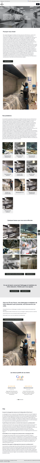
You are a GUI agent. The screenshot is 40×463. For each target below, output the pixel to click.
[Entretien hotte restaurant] (31, 167)
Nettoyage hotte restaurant (8, 211)
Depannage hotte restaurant (7, 175)
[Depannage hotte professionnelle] (31, 148)
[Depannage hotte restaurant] (7, 167)
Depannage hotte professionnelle (32, 156)
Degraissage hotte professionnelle (7, 156)
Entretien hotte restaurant (32, 175)
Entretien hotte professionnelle (20, 175)
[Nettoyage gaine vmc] (19, 185)
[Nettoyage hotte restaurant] (7, 203)
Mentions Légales (7, 461)
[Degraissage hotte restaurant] (19, 148)
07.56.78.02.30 (7, 1)
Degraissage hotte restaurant (19, 156)
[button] (19, 399)
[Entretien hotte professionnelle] (19, 167)
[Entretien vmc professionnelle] (7, 185)
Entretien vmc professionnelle (8, 193)
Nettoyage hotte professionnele (32, 193)
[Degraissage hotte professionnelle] (7, 148)
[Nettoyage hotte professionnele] (31, 185)
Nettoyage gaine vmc (20, 192)
